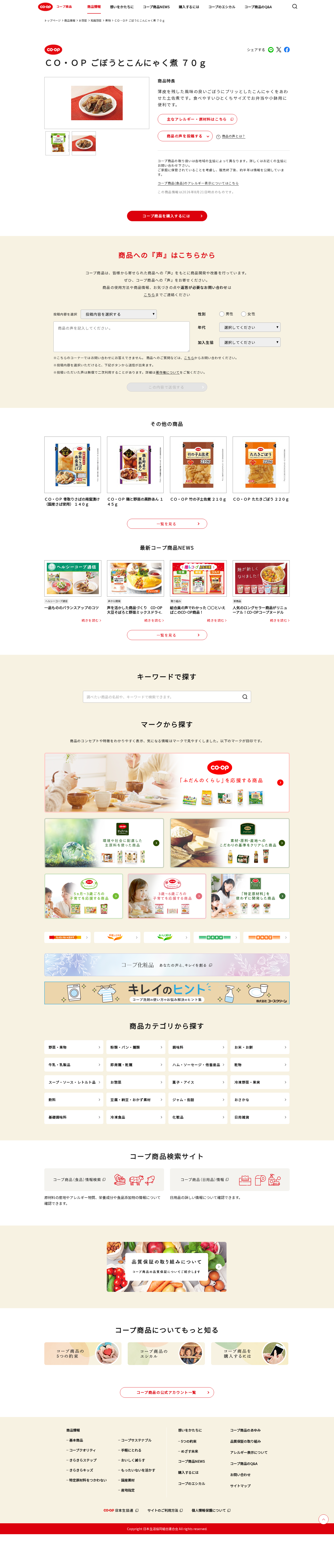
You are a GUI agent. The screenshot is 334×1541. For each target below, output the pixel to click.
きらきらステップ (83, 1460)
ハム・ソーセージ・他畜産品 (196, 1064)
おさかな (241, 1099)
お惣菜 (83, 20)
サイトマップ (240, 1485)
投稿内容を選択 (65, 314)
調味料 (177, 1047)
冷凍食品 (117, 1117)
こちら (149, 294)
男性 (229, 313)
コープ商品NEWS (156, 6)
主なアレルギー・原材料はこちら (197, 119)
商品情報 (94, 6)
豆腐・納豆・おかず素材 (130, 1099)
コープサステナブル (136, 1440)
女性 (251, 313)
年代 (202, 327)
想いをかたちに (122, 6)
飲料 (52, 1099)
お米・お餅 (243, 1047)
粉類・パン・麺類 (125, 1047)
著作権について (168, 372)
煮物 (108, 20)
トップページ (52, 20)
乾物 (238, 1064)
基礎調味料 (58, 1117)
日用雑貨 (241, 1117)
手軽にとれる (131, 1450)
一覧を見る (167, 523)
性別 (202, 314)
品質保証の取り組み (245, 1441)
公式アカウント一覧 (166, 1392)
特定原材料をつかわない (88, 1480)
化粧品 (177, 1117)
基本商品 (76, 1440)
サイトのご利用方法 (162, 1510)
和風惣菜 (96, 20)
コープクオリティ (82, 1450)
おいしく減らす (133, 1460)
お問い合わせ (240, 1474)
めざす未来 (189, 1451)
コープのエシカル (221, 6)
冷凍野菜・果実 (247, 1082)
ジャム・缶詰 (183, 1099)
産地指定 (128, 1490)
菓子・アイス (183, 1082)
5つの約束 (189, 1441)
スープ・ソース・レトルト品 (72, 1082)
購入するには (189, 6)
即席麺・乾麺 (121, 1064)
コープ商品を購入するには (166, 215)
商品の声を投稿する (185, 136)
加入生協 (206, 342)
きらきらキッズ (81, 1470)
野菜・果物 (58, 1047)
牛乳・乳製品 (60, 1064)
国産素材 (128, 1480)
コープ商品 (64, 6)
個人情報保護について (209, 1510)
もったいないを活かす (138, 1470)
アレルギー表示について (249, 1452)
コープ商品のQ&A (258, 6)
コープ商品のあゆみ (245, 1430)
